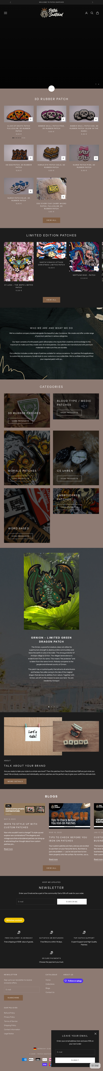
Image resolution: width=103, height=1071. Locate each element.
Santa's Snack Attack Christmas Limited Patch (51, 237)
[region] (51, 33)
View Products (20, 394)
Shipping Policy (10, 999)
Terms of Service (10, 995)
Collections (50, 957)
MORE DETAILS (15, 755)
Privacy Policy (9, 990)
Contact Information (12, 1003)
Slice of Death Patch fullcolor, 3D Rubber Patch (18, 102)
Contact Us (50, 966)
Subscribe (72, 875)
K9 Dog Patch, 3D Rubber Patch (19, 139)
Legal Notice (9, 1007)
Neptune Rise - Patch (84, 249)
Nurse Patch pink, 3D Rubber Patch (84, 139)
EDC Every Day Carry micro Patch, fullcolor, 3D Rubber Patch (51, 179)
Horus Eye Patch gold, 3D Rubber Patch (51, 139)
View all (51, 194)
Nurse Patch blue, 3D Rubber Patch (19, 173)
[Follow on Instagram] (97, 1015)
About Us (68, 948)
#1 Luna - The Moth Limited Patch (18, 259)
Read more (8, 822)
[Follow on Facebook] (91, 1015)
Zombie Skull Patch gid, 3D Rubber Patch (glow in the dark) (84, 102)
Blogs (48, 962)
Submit (75, 1060)
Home (48, 953)
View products (69, 386)
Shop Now (51, 37)
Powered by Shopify (64, 1027)
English (63, 1022)
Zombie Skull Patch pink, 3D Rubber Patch (51, 101)
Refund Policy (9, 986)
